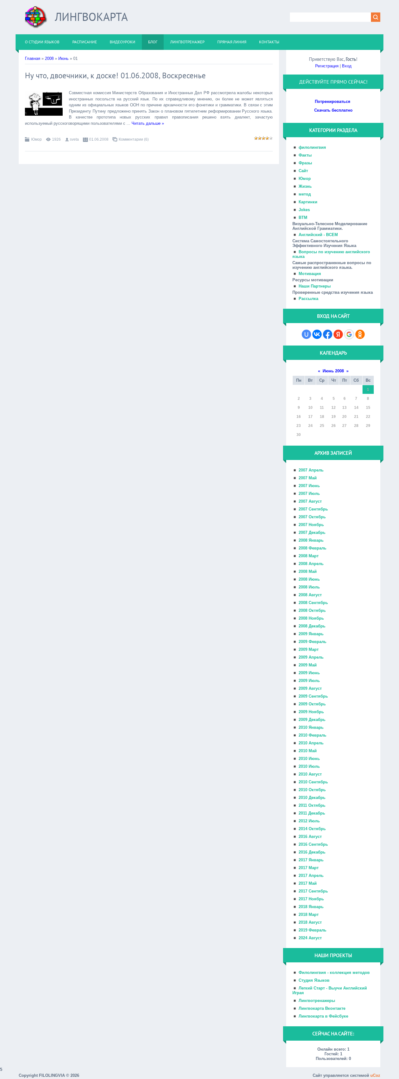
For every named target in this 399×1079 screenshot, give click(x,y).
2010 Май (308, 750)
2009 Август (310, 688)
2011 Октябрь (312, 805)
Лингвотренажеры (317, 1000)
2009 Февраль (312, 641)
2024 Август (310, 938)
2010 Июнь (309, 758)
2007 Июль (309, 493)
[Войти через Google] (349, 334)
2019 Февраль (312, 930)
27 (344, 425)
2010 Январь (311, 727)
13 (344, 407)
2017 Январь (311, 860)
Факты (305, 155)
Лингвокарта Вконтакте (322, 1008)
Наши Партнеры (315, 286)
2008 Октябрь (312, 610)
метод (305, 194)
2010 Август (310, 774)
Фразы (305, 163)
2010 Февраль (312, 735)
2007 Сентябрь (313, 509)
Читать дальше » (148, 123)
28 (356, 425)
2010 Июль (309, 766)
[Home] (36, 19)
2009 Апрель (311, 657)
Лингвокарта (91, 16)
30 (298, 435)
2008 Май (308, 571)
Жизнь (305, 186)
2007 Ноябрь (311, 524)
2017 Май (308, 883)
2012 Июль (309, 821)
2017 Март (309, 867)
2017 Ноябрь (311, 899)
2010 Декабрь (312, 797)
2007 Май (308, 478)
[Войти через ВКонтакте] (317, 334)
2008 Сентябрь (313, 602)
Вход (347, 66)
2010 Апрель (311, 743)
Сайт (303, 170)
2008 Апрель (311, 563)
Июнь (63, 58)
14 (356, 407)
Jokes (304, 209)
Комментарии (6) (134, 139)
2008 (49, 58)
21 (356, 416)
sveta (74, 139)
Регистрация (327, 66)
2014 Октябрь (312, 828)
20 (344, 416)
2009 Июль (309, 680)
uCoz (375, 1075)
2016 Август (310, 836)
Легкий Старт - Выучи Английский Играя (329, 990)
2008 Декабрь (312, 626)
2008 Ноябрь (311, 618)
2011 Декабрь (312, 813)
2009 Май (308, 665)
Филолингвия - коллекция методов (334, 972)
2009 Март (309, 649)
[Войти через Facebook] (327, 334)
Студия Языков (314, 980)
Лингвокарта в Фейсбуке (323, 1016)
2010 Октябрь (312, 789)
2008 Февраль (312, 548)
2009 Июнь (309, 672)
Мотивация (310, 273)
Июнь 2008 (333, 371)
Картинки (308, 202)
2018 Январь (311, 906)
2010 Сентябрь (313, 782)
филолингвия (312, 147)
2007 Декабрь (312, 532)
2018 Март (309, 914)
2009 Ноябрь (311, 711)
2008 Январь (311, 540)
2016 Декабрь (312, 852)
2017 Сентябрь (313, 891)
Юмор (36, 139)
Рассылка (308, 298)
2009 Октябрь (312, 704)
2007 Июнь (309, 485)
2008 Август (310, 595)
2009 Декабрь (312, 719)
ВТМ (303, 217)
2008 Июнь (309, 579)
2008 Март (309, 556)
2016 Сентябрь (313, 844)
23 (298, 425)
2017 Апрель (311, 875)
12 (333, 407)
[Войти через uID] (306, 334)
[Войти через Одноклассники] (360, 334)
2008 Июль (309, 587)
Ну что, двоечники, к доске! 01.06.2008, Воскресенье (115, 75)
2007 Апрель (311, 470)
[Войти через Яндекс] (338, 334)
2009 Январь (311, 633)
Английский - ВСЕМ (318, 234)
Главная (32, 58)
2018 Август (310, 922)
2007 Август (310, 501)
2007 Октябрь (312, 517)
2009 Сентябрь (313, 696)
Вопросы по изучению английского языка (331, 254)
